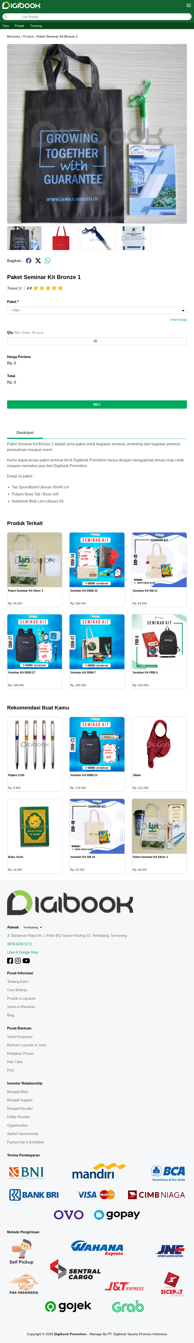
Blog (10, 1015)
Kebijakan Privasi (20, 1053)
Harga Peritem (19, 357)
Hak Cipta (14, 1062)
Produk (19, 26)
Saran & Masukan (21, 1007)
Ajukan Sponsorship (22, 1134)
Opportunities (17, 1125)
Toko (5, 26)
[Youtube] (26, 962)
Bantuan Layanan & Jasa (26, 1045)
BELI (97, 404)
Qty (25, 332)
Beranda (13, 36)
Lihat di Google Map (22, 952)
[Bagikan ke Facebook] (28, 263)
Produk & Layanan (21, 998)
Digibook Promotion (70, 1334)
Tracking (36, 26)
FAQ (10, 1070)
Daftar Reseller (18, 1117)
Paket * (13, 302)
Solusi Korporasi (19, 1037)
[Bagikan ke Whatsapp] (47, 263)
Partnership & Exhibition (25, 1142)
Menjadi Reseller (20, 1109)
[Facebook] (10, 962)
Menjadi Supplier (20, 1100)
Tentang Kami (17, 982)
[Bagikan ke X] (38, 263)
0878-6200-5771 (19, 944)
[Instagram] (18, 962)
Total (11, 376)
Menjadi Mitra (17, 1092)
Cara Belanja (17, 990)
